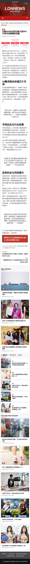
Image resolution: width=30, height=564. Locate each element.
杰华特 (10, 248)
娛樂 (13, 406)
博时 (23, 246)
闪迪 (14, 248)
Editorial (5, 36)
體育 (3, 515)
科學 (13, 383)
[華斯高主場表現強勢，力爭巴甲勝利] (6, 396)
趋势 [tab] (20, 355)
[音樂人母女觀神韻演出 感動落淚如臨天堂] (15, 309)
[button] (2, 18)
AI (5, 246)
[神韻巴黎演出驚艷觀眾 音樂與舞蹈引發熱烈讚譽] (15, 335)
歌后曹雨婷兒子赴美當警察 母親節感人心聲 (13, 545)
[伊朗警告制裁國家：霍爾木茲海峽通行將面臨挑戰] (15, 281)
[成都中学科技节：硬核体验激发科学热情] (6, 385)
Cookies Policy (10, 556)
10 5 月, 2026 (11, 296)
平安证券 (6, 248)
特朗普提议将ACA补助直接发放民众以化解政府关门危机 (15, 260)
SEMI (15, 246)
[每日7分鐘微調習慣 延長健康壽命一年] (6, 374)
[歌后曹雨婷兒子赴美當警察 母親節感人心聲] (6, 407)
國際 (3, 29)
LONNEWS (15, 8)
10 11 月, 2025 (12, 36)
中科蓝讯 (19, 246)
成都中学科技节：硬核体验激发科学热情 (13, 493)
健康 (13, 372)
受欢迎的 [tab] (12, 355)
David (8, 246)
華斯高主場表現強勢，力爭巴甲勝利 (11, 519)
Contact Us (12, 553)
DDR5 (11, 246)
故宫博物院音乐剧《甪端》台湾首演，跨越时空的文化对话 (15, 254)
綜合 (13, 361)
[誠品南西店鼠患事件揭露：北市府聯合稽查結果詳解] (6, 363)
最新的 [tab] (4, 355)
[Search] (27, 18)
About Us (4, 553)
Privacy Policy (20, 556)
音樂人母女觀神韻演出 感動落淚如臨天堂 (14, 320)
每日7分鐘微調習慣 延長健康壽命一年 (12, 467)
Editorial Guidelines (21, 553)
